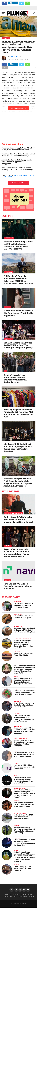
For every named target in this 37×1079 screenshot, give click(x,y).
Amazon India (18, 175)
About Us (8, 894)
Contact (16, 894)
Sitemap (31, 896)
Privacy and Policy (11, 896)
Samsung (4, 176)
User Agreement (26, 894)
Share (13, 3)
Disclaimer (23, 896)
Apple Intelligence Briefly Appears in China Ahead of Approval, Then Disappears (17, 162)
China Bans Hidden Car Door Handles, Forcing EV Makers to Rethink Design (17, 169)
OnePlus (32, 175)
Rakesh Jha (14, 56)
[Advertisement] (18, 993)
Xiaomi (10, 176)
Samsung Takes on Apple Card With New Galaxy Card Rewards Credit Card (18, 149)
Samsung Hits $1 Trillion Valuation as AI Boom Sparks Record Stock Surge (18, 155)
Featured (25, 175)
